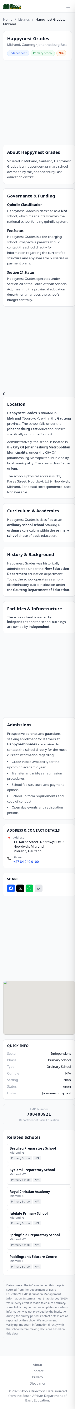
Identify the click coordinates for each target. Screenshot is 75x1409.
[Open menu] (68, 6)
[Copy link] (38, 888)
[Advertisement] (37, 102)
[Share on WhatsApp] (29, 888)
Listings (24, 19)
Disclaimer (38, 1383)
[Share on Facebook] (11, 888)
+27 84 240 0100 (26, 861)
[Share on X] (20, 888)
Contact (37, 1371)
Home (7, 19)
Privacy (37, 1377)
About (37, 1364)
